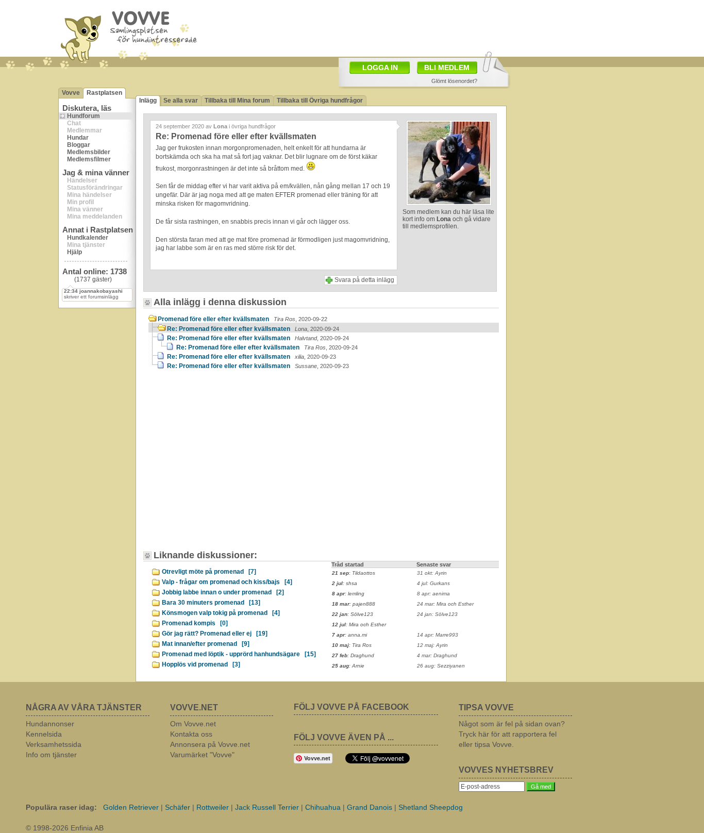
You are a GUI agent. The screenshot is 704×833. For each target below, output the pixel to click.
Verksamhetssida (53, 744)
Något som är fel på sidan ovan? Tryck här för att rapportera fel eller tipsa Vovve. (512, 734)
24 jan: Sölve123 (437, 614)
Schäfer (177, 807)
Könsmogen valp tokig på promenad (221, 613)
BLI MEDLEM (447, 67)
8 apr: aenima (433, 593)
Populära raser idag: (61, 807)
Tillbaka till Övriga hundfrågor (320, 100)
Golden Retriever (131, 807)
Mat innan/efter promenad (205, 643)
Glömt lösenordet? (454, 81)
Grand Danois (369, 807)
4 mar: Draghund (437, 655)
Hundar (78, 137)
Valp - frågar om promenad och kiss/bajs (227, 582)
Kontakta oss (191, 734)
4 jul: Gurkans (433, 583)
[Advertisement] (411, 27)
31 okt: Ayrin (432, 573)
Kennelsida (44, 734)
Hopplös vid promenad (201, 664)
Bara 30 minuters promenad (211, 602)
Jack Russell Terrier (267, 807)
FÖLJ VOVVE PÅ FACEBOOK (351, 707)
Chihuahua (323, 807)
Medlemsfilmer (89, 159)
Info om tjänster (51, 755)
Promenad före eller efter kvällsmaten (242, 319)
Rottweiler (212, 807)
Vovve (71, 92)
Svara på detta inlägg (364, 280)
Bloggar (78, 144)
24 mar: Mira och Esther (445, 604)
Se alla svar (180, 100)
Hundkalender (87, 237)
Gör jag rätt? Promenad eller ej (214, 633)
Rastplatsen (104, 92)
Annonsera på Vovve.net (210, 744)
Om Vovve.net (193, 724)
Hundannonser (50, 724)
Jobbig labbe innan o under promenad (223, 592)
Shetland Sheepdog (430, 807)
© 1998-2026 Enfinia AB (65, 828)
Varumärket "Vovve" (202, 755)
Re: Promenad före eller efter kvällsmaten (253, 328)
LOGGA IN (380, 67)
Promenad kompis (195, 623)
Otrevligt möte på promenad (209, 571)
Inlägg (148, 100)
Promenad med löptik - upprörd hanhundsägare (239, 654)
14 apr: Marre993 (437, 635)
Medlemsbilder (88, 152)
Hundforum (83, 116)
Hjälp (74, 252)
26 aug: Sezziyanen (441, 666)
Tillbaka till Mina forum (237, 100)
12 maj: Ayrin (432, 645)
